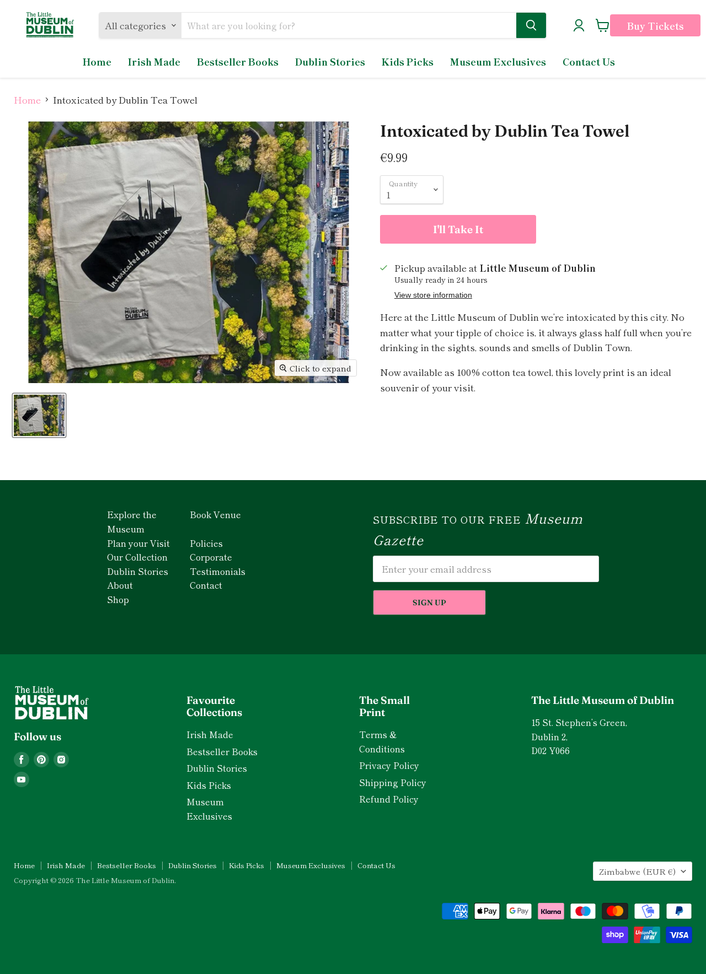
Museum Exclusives (498, 61)
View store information (433, 295)
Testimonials (217, 571)
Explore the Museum (132, 521)
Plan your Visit (138, 543)
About (120, 584)
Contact (206, 584)
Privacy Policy (389, 765)
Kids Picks (408, 61)
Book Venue (215, 514)
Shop (118, 599)
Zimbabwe (637, 871)
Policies (206, 543)
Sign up (429, 602)
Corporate (211, 556)
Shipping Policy (392, 782)
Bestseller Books (238, 61)
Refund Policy (389, 799)
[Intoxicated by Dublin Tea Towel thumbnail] (39, 415)
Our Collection (137, 556)
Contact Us (589, 61)
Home (97, 61)
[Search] (531, 25)
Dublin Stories (330, 61)
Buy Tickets (655, 26)
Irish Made (154, 61)
